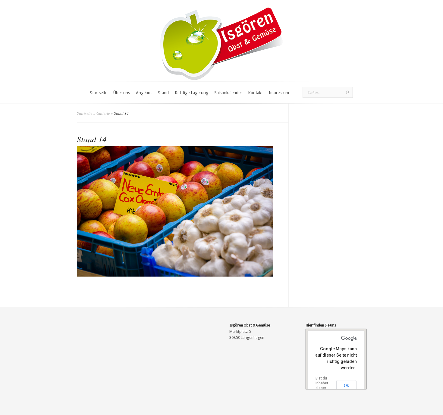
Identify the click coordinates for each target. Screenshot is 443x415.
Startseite (98, 92)
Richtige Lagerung (191, 92)
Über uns (121, 92)
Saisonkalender (228, 92)
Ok (346, 385)
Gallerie (103, 113)
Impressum (279, 92)
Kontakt (255, 92)
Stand (163, 92)
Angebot (144, 92)
